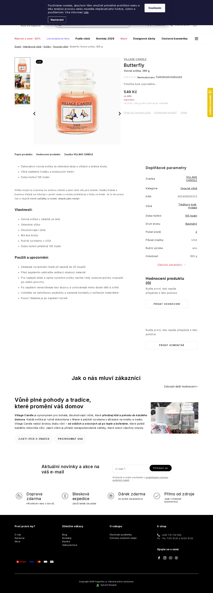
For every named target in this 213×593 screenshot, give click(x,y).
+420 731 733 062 (172, 535)
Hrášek (192, 207)
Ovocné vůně (189, 188)
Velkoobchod (69, 545)
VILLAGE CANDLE (135, 59)
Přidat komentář (171, 345)
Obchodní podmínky (121, 534)
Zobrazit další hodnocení (179, 386)
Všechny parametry (169, 264)
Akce (17, 541)
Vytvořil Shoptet (109, 585)
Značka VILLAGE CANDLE (78, 154)
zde (86, 12)
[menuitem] (29, 38)
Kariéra (66, 541)
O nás (18, 534)
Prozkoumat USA (70, 438)
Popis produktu (23, 154)
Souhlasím (154, 7)
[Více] (195, 38)
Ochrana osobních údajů (123, 538)
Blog (64, 534)
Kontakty (67, 538)
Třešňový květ (187, 204)
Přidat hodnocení (167, 304)
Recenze (20, 538)
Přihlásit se (160, 468)
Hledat (59, 25)
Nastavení (57, 19)
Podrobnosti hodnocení (169, 76)
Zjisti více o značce (34, 438)
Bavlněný (191, 223)
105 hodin (191, 215)
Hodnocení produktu (48, 154)
